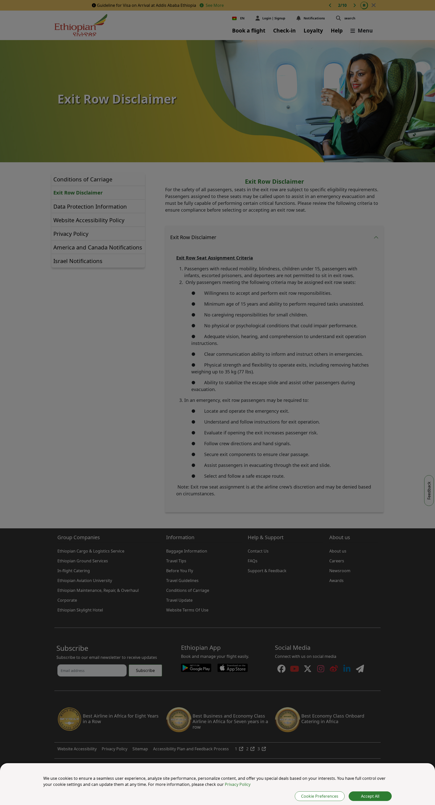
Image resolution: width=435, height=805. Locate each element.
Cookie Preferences (319, 796)
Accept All (370, 796)
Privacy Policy (237, 784)
